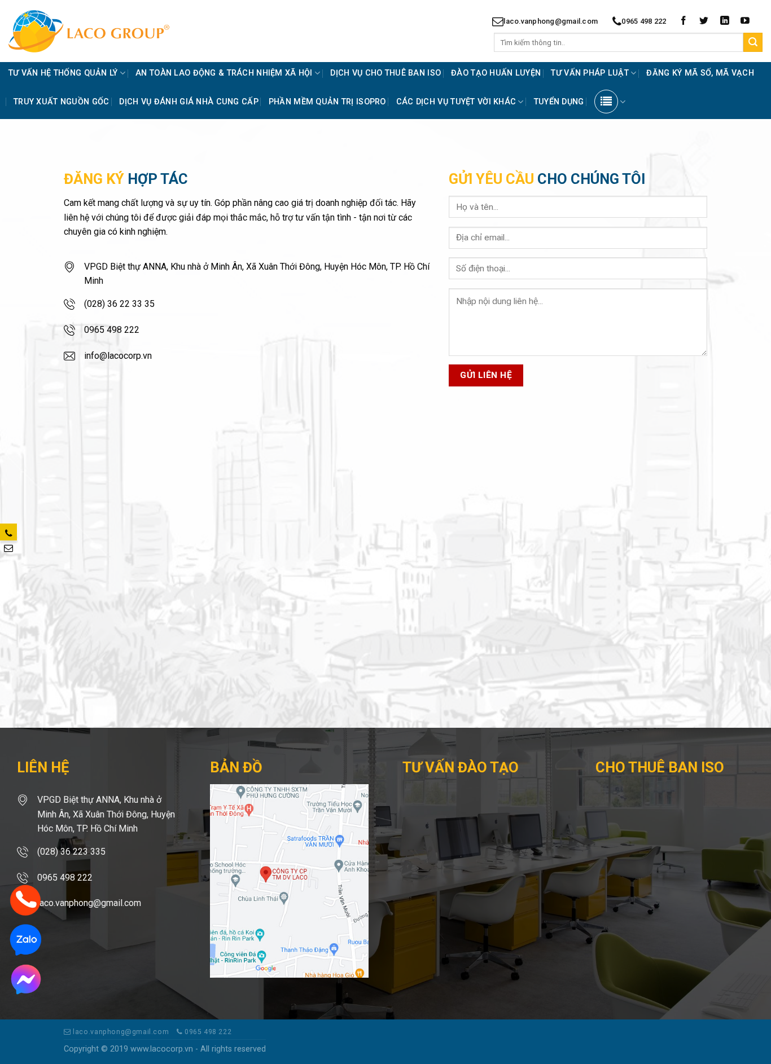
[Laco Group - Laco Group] (108, 31)
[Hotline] (25, 899)
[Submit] (753, 42)
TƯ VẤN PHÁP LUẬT (590, 73)
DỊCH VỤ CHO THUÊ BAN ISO (385, 73)
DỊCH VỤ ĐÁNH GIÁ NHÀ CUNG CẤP (188, 102)
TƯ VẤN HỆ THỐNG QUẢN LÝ (63, 73)
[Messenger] (25, 978)
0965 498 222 (643, 21)
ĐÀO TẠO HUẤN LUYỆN (496, 73)
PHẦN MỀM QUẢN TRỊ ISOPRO (327, 102)
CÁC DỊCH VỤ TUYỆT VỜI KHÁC (456, 102)
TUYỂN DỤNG (559, 102)
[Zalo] (25, 939)
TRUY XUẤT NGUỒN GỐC (61, 102)
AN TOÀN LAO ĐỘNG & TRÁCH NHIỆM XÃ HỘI (224, 73)
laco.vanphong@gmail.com (550, 21)
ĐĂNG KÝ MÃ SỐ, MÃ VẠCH (700, 73)
